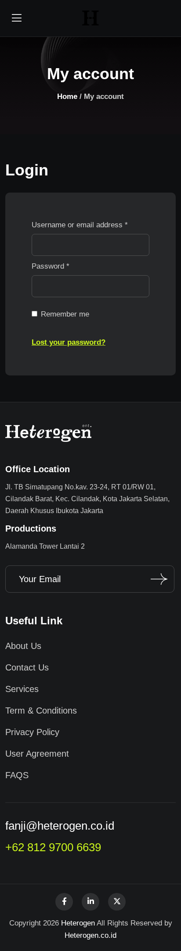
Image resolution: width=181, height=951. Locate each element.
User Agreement (37, 753)
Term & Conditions (41, 710)
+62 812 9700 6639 (53, 847)
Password (50, 266)
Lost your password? (68, 342)
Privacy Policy (32, 732)
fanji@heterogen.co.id (59, 825)
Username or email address (80, 225)
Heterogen (78, 923)
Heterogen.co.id (90, 935)
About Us (23, 646)
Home (67, 96)
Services (22, 689)
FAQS (17, 775)
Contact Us (27, 667)
